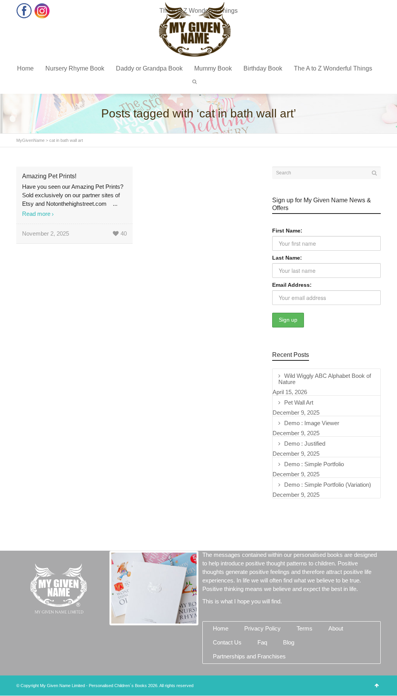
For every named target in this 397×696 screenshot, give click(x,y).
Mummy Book (213, 68)
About (335, 628)
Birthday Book (262, 68)
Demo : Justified (304, 443)
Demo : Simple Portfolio (314, 464)
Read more (36, 213)
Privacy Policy (262, 628)
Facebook (24, 11)
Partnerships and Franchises (249, 656)
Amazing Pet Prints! (49, 176)
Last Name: (287, 258)
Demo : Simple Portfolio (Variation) (327, 484)
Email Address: (292, 285)
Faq (262, 642)
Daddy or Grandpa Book (149, 68)
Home (25, 68)
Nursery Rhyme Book (74, 68)
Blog (288, 642)
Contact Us (227, 642)
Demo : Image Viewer (311, 423)
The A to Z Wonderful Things (333, 68)
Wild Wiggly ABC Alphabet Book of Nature (324, 378)
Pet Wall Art (298, 402)
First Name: (287, 230)
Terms (304, 628)
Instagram (42, 11)
